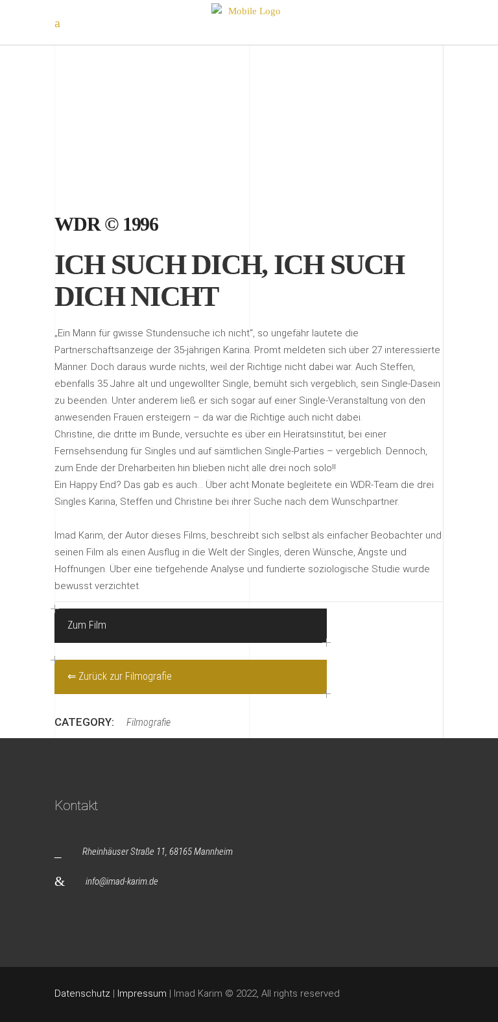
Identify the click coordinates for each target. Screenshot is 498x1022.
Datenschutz (82, 993)
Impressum (142, 993)
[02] (146, 79)
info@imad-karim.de (122, 881)
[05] (146, 152)
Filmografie (148, 722)
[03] (146, 116)
